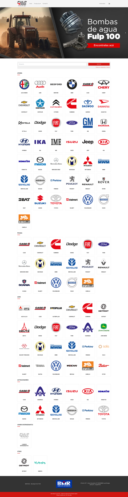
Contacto (45, 3)
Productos (37, 3)
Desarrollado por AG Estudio (64, 495)
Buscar (99, 64)
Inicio (30, 3)
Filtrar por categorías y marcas (103, 67)
